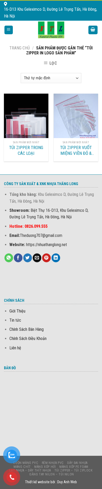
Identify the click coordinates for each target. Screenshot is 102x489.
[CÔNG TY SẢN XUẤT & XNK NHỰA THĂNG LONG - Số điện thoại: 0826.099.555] (51, 30)
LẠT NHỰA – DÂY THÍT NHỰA (30, 470)
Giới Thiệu (17, 311)
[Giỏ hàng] (93, 30)
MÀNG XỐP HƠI (45, 467)
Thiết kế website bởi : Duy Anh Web (51, 482)
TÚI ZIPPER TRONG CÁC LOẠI (26, 150)
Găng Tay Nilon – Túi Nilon (51, 474)
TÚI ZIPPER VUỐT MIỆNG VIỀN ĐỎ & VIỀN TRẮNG (76, 150)
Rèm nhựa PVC (53, 463)
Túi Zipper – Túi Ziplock (73, 470)
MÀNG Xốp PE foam (73, 467)
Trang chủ (19, 48)
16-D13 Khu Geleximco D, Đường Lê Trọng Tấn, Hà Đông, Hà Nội (50, 13)
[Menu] (8, 30)
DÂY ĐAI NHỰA (77, 463)
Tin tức (15, 320)
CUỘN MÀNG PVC (25, 463)
